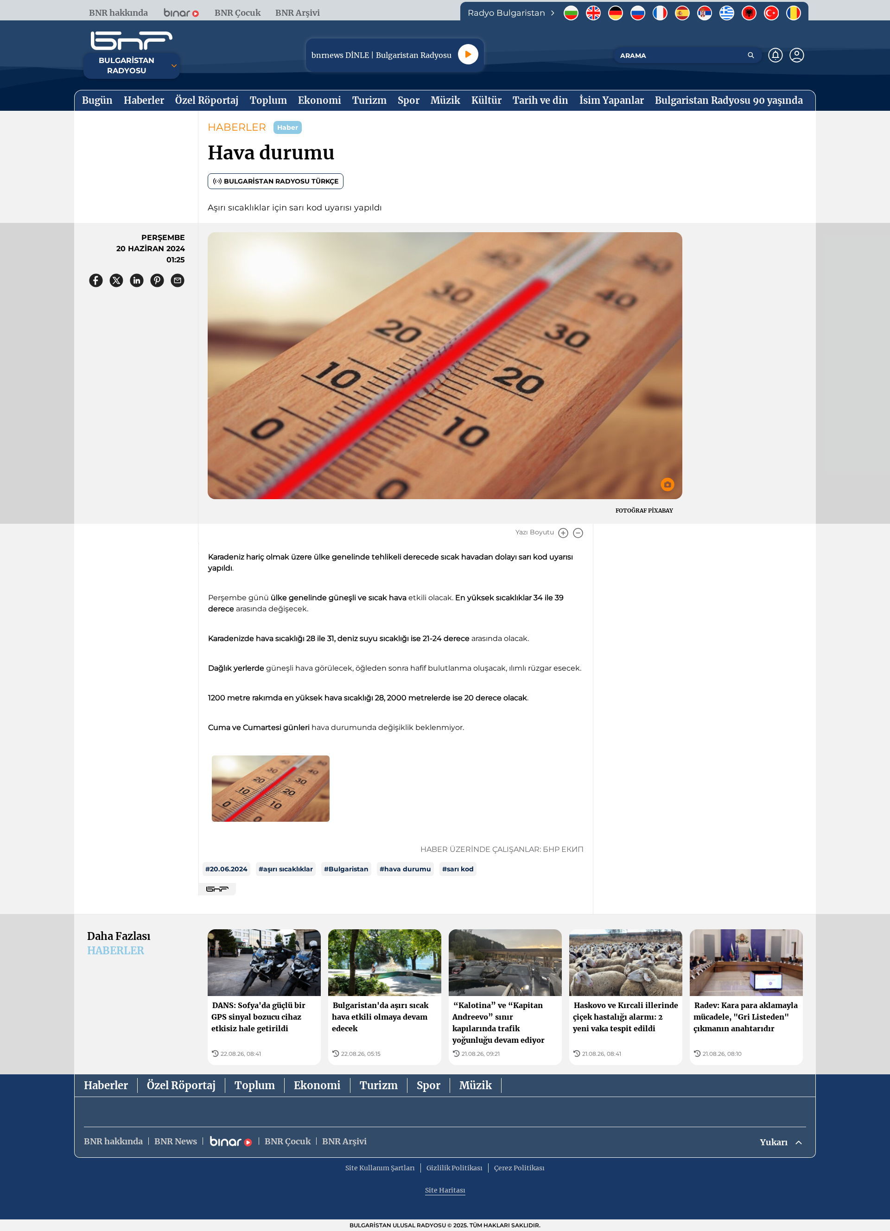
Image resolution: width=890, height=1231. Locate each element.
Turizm (379, 1085)
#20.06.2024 (226, 869)
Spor (428, 1085)
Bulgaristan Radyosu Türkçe (281, 181)
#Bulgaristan (346, 869)
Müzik (475, 1085)
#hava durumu (405, 869)
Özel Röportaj (181, 1085)
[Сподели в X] (116, 280)
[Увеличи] (563, 533)
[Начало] (131, 41)
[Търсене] (751, 55)
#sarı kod (458, 869)
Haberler (106, 1085)
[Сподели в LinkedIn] (136, 280)
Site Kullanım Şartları (380, 1168)
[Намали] (578, 533)
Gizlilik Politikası (454, 1168)
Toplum (255, 1085)
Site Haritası (445, 1190)
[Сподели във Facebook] (96, 280)
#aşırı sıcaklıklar (286, 869)
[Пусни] (468, 54)
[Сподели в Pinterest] (157, 280)
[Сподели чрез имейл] (177, 280)
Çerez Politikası (519, 1168)
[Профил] (797, 55)
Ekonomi (317, 1085)
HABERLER (237, 127)
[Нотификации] (775, 55)
